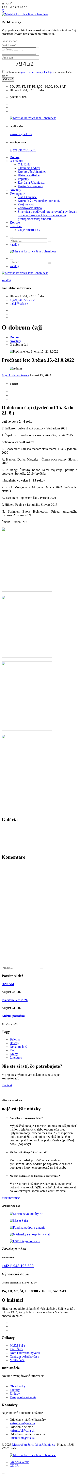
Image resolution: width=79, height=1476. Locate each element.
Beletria (15, 1039)
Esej (12, 1050)
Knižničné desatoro (30, 186)
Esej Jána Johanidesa (31, 182)
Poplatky (23, 179)
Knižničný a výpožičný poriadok (39, 200)
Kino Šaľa (16, 1349)
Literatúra (16, 1057)
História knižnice (29, 175)
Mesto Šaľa (17, 1360)
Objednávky (18, 1386)
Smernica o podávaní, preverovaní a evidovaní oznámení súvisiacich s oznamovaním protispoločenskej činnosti (47, 215)
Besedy (14, 1043)
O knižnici (16, 160)
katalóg (14, 244)
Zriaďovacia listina (30, 208)
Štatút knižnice (27, 197)
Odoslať (8, 79)
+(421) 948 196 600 (18, 1266)
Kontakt (15, 222)
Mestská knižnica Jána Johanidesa (34, 1444)
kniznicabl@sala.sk (22, 1430)
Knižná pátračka (13, 1015)
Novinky (15, 190)
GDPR (14, 1465)
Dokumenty (17, 193)
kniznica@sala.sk (21, 134)
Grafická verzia (19, 1462)
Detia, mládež (18, 1046)
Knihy (14, 1054)
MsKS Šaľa (17, 1345)
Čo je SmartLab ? (29, 229)
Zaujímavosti (26, 204)
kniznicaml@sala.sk (22, 1437)
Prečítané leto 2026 (15, 1000)
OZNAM (8, 984)
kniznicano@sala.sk (22, 1423)
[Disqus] (39, 914)
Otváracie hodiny (29, 168)
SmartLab (16, 226)
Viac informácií (11, 1198)
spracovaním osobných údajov (37, 71)
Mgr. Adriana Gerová (15, 375)
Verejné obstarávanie (23, 1397)
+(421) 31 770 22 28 (23, 150)
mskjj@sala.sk (19, 303)
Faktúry (15, 1390)
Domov (14, 157)
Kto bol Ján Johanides (32, 171)
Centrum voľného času (24, 1356)
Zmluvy (15, 1393)
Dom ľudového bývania (25, 1353)
